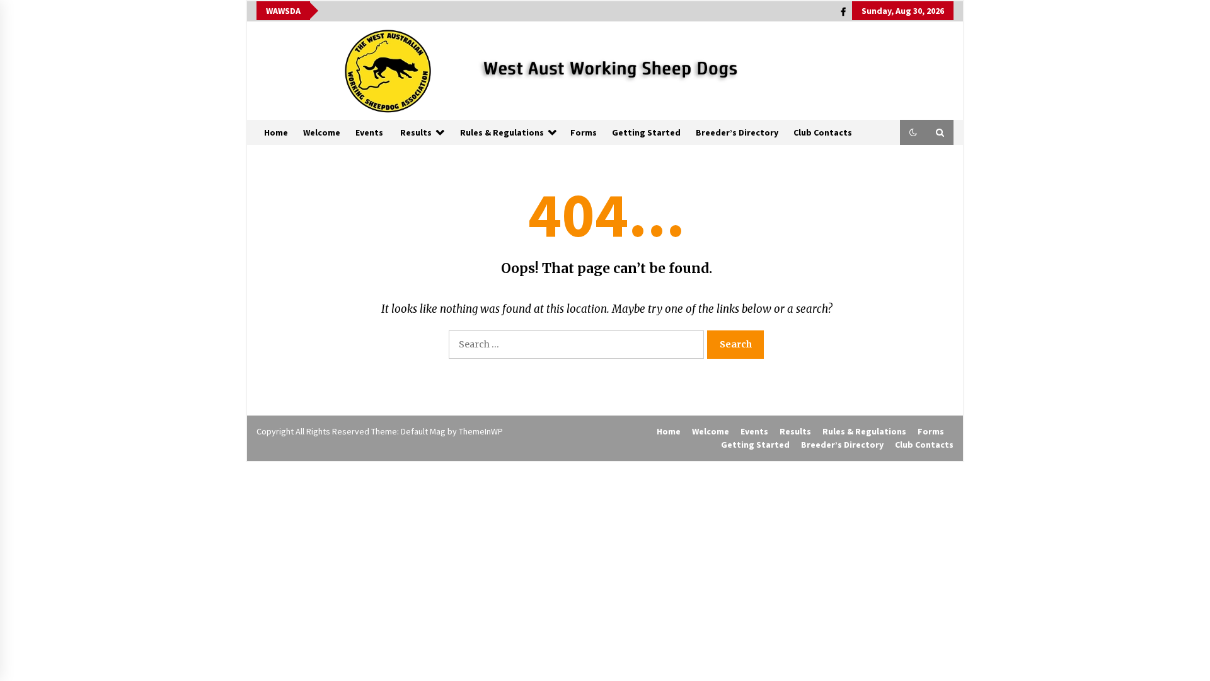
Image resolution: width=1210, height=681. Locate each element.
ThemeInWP (481, 431)
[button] (913, 132)
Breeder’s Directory (737, 132)
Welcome (321, 132)
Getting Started (646, 132)
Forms (583, 132)
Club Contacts (822, 132)
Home (276, 132)
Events (369, 132)
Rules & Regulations (502, 132)
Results (416, 132)
